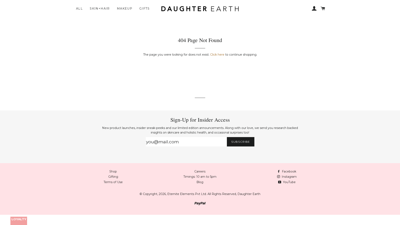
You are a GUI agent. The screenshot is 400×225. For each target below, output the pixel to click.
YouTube (289, 182)
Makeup (124, 8)
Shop (113, 171)
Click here (217, 54)
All (79, 8)
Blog (199, 182)
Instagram (289, 177)
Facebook (288, 171)
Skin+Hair (100, 8)
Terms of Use (113, 182)
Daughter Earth (249, 194)
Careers (199, 171)
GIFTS (144, 8)
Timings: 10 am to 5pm (199, 177)
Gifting (113, 177)
